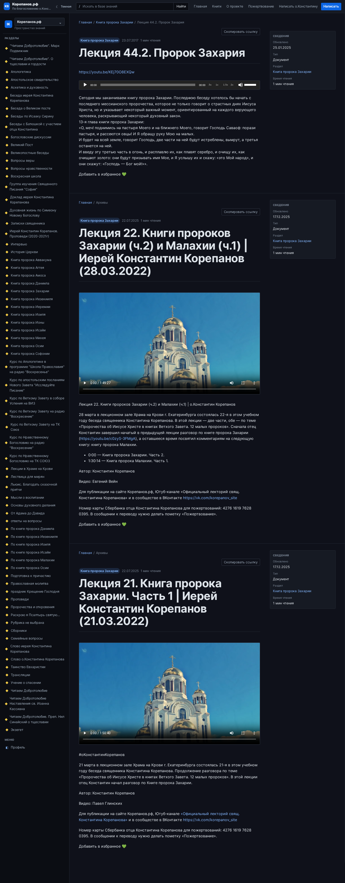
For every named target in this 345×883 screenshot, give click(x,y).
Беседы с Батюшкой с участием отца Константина (35, 126)
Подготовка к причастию (31, 576)
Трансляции (20, 675)
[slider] (250, 84)
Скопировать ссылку (241, 31)
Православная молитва (29, 583)
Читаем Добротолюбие (29, 690)
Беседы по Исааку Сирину (32, 116)
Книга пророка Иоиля (28, 314)
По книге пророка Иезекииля (34, 537)
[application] (169, 85)
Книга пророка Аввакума (31, 260)
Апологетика (21, 72)
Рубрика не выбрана (27, 623)
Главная (200, 6)
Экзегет (17, 730)
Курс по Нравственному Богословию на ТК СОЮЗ (30, 458)
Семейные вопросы (27, 638)
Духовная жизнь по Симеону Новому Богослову (33, 212)
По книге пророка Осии (30, 568)
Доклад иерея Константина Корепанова (32, 199)
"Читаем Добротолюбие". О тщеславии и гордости (31, 61)
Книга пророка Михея (28, 338)
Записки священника (28, 223)
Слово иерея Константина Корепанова (31, 648)
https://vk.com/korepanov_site (210, 497)
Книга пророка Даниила (30, 283)
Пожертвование (261, 6)
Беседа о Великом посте (30, 108)
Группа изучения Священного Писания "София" (33, 186)
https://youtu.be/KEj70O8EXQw (106, 72)
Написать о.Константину (298, 6)
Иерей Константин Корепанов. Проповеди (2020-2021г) (34, 233)
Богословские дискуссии (31, 137)
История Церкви (24, 252)
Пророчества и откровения (32, 607)
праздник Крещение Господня (35, 591)
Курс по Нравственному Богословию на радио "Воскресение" (29, 442)
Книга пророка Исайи (28, 330)
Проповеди (20, 599)
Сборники (19, 630)
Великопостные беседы (30, 153)
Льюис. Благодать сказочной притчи (34, 486)
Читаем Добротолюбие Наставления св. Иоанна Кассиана (29, 703)
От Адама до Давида (28, 513)
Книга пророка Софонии (30, 353)
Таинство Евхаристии (28, 667)
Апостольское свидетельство (34, 80)
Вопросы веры (22, 160)
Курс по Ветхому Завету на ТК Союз (35, 426)
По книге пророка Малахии (32, 560)
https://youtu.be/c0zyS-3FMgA (107, 438)
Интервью (19, 244)
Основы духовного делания (33, 505)
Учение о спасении (26, 683)
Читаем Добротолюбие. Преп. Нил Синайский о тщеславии (37, 719)
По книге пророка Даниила (32, 529)
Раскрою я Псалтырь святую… (35, 615)
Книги (216, 6)
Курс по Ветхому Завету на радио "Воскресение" (37, 413)
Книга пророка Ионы (27, 322)
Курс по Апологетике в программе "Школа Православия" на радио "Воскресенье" (37, 366)
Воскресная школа (26, 176)
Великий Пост (22, 145)
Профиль (15, 747)
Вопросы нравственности (31, 168)
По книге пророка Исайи (30, 552)
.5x (209, 84)
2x (232, 84)
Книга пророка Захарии (30, 291)
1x (217, 84)
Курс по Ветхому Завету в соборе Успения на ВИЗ (37, 400)
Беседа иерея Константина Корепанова (31, 97)
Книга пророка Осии (27, 346)
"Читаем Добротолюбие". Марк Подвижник (35, 48)
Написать (331, 6)
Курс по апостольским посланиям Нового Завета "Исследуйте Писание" (37, 385)
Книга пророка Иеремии (30, 307)
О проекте (234, 6)
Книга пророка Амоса (28, 275)
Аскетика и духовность (29, 87)
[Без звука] (240, 84)
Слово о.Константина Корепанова (37, 659)
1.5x (225, 84)
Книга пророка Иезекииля (32, 299)
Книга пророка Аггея (27, 267)
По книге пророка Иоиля (30, 544)
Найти (181, 6)
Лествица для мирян (27, 477)
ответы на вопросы (26, 521)
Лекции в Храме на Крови (32, 469)
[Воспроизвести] (85, 84)
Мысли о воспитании (27, 497)
